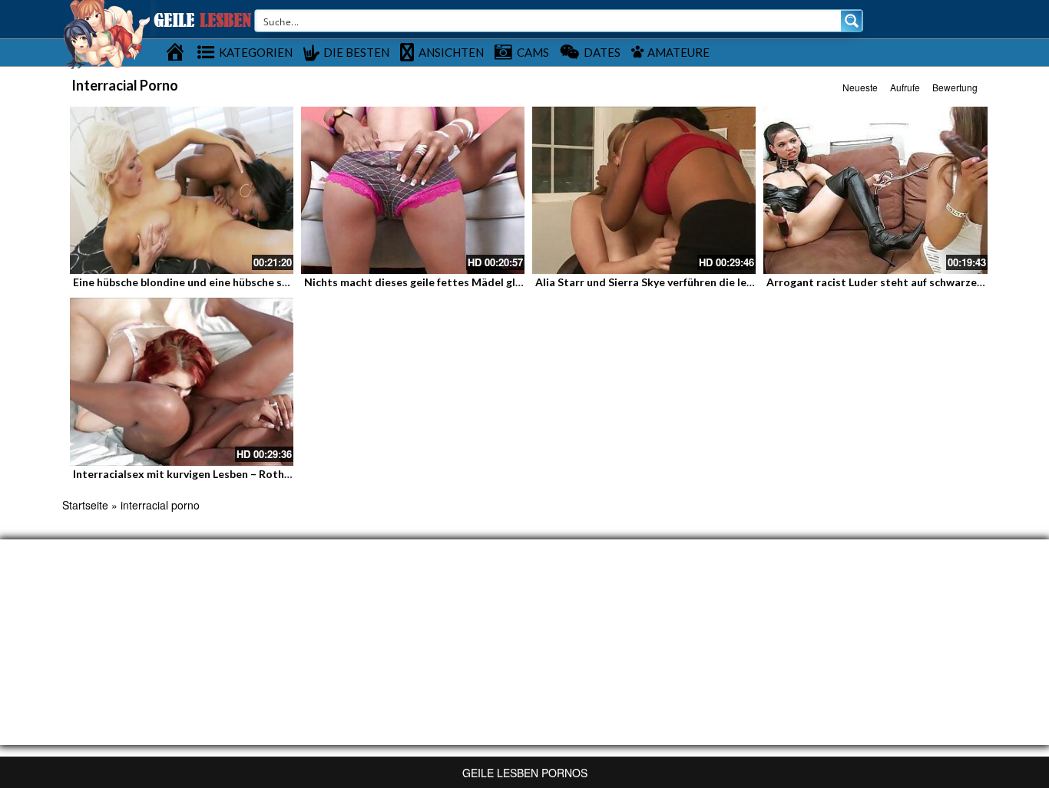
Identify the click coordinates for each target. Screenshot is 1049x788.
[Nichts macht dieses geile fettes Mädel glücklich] (412, 190)
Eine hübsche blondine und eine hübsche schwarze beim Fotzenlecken (247, 281)
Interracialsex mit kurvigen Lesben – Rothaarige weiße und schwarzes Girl (260, 473)
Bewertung (955, 87)
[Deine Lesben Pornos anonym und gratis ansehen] (106, 33)
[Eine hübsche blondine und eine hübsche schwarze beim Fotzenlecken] (181, 190)
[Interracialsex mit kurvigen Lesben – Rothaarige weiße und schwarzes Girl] (181, 381)
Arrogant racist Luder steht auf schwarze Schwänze (897, 281)
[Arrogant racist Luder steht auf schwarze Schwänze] (875, 190)
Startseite (85, 505)
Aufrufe (905, 87)
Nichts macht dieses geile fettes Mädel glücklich (427, 281)
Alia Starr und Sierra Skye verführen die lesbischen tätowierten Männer (716, 281)
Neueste (860, 87)
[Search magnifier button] (851, 20)
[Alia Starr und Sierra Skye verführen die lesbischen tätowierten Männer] (644, 190)
